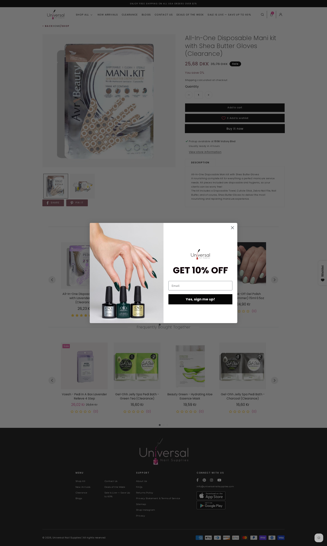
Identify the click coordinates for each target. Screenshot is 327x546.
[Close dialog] (232, 227)
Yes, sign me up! (200, 299)
